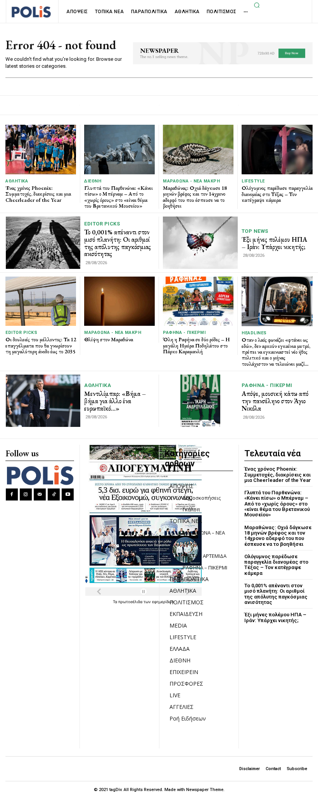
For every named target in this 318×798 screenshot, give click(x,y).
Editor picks (102, 223)
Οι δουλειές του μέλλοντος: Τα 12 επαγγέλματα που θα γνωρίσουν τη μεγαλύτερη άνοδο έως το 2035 (40, 345)
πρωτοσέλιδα (130, 601)
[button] (257, 5)
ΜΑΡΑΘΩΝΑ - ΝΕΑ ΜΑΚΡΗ (191, 181)
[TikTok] (54, 494)
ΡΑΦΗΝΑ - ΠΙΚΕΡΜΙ (184, 332)
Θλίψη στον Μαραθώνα (108, 339)
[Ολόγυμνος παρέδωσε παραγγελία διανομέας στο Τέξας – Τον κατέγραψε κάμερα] (277, 149)
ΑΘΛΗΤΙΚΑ (16, 181)
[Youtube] (68, 494)
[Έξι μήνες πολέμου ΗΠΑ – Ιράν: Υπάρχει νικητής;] (200, 243)
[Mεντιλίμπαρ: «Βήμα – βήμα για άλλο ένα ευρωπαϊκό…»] (43, 401)
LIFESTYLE (253, 181)
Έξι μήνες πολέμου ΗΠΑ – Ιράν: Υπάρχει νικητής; (274, 243)
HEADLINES (254, 333)
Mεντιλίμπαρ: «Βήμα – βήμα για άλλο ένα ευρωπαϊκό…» (115, 400)
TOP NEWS (255, 231)
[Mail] (40, 494)
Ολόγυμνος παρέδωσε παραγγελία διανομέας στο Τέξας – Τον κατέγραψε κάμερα (277, 193)
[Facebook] (12, 494)
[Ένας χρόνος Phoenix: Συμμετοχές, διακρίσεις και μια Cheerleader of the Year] (40, 149)
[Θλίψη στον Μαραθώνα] (119, 301)
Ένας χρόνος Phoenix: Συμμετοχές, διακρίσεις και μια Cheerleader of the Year (38, 193)
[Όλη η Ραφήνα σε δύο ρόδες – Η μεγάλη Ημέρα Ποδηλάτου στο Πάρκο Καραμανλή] (198, 301)
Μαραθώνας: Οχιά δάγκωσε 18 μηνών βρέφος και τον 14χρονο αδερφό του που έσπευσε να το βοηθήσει (195, 196)
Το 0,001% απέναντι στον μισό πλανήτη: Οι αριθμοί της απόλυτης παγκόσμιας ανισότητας (117, 243)
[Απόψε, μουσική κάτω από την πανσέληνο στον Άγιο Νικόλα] (200, 401)
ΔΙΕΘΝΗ (92, 181)
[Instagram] (26, 494)
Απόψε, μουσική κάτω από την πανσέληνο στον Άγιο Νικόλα (275, 400)
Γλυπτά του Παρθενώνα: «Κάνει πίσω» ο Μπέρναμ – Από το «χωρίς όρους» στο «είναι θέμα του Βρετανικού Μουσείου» (118, 196)
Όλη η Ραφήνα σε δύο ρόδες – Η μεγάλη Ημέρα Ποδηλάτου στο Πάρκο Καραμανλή (196, 345)
